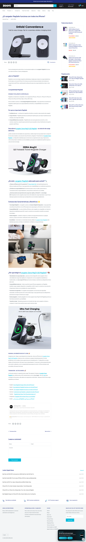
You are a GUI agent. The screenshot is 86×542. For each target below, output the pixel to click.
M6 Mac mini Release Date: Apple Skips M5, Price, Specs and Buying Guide (76, 91)
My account (70, 6)
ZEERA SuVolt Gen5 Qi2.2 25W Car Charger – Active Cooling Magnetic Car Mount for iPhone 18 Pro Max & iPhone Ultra (75, 60)
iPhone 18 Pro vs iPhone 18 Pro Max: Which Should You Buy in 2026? (76, 105)
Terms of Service (50, 525)
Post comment (14, 460)
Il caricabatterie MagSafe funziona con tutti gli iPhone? (25, 387)
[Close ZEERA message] (83, 531)
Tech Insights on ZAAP (52, 527)
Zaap (49, 10)
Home (4, 10)
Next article (47, 431)
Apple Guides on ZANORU (52, 529)
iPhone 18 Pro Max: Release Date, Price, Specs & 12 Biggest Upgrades (76, 77)
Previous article (13, 431)
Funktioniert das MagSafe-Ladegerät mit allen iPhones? (26, 391)
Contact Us (17, 10)
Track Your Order (25, 10)
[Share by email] (16, 62)
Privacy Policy (50, 518)
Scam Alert (49, 516)
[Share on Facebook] (9, 62)
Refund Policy (50, 520)
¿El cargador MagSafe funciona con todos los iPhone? (26, 389)
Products (9, 10)
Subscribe (70, 520)
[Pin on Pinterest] (11, 62)
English (4, 534)
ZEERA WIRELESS (72, 27)
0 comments (52, 62)
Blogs (48, 512)
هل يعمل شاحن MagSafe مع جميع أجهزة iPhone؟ (23, 398)
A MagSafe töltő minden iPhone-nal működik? (25, 396)
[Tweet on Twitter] (14, 62)
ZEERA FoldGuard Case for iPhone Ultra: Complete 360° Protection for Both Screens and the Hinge (75, 31)
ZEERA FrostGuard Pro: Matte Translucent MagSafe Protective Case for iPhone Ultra (75, 46)
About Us (33, 10)
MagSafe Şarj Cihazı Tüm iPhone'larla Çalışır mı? (25, 394)
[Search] (55, 5)
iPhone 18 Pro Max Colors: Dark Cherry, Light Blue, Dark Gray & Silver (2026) (75, 98)
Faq (53, 10)
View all (82, 470)
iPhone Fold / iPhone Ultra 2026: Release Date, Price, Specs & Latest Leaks (75, 84)
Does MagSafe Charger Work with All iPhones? (23, 384)
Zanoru (44, 10)
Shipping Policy (50, 522)
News (39, 10)
